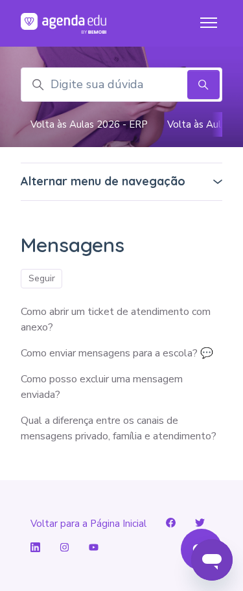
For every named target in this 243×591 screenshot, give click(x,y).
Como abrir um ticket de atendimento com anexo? (116, 319)
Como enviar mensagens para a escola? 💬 (117, 353)
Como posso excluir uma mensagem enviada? (102, 387)
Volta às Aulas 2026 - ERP (89, 124)
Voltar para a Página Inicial (88, 523)
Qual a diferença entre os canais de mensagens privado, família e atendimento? (118, 428)
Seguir (42, 278)
